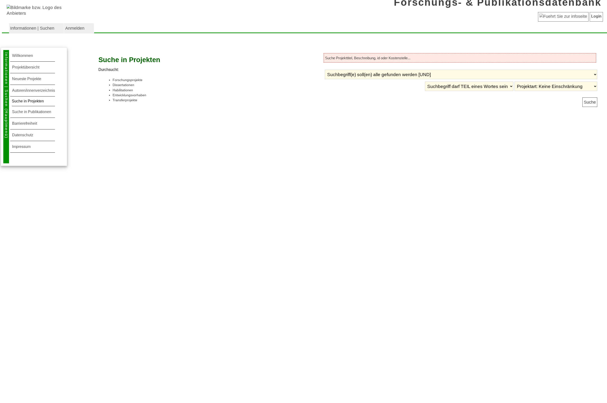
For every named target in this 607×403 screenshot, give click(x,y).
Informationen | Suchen (32, 28)
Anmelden (74, 28)
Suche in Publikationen (31, 112)
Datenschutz (22, 135)
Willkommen (22, 56)
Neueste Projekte (26, 79)
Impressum (21, 147)
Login (596, 16)
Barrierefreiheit (24, 123)
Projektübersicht (25, 67)
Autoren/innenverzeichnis (33, 90)
